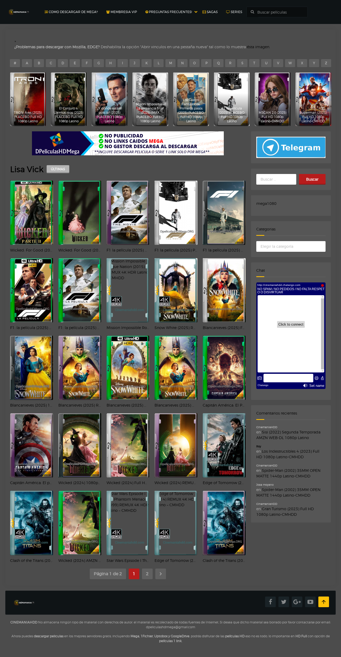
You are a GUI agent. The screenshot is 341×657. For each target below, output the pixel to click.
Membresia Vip (123, 12)
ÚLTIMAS (58, 169)
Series (236, 12)
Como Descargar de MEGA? (73, 12)
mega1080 (266, 203)
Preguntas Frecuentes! (170, 12)
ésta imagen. (258, 46)
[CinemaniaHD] (18, 7)
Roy (258, 446)
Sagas (212, 12)
